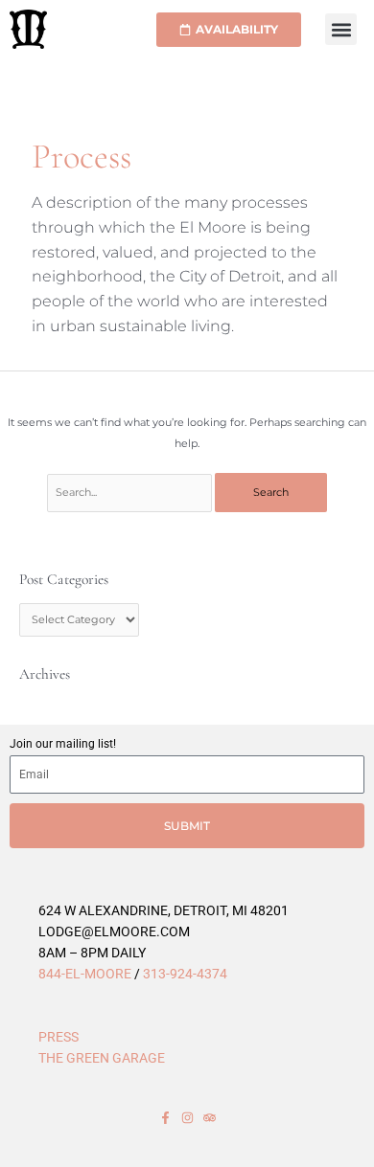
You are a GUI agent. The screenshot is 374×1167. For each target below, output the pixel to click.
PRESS (58, 1036)
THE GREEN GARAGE (101, 1058)
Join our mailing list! (63, 744)
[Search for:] (131, 492)
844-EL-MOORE (84, 973)
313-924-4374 (185, 973)
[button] (341, 29)
